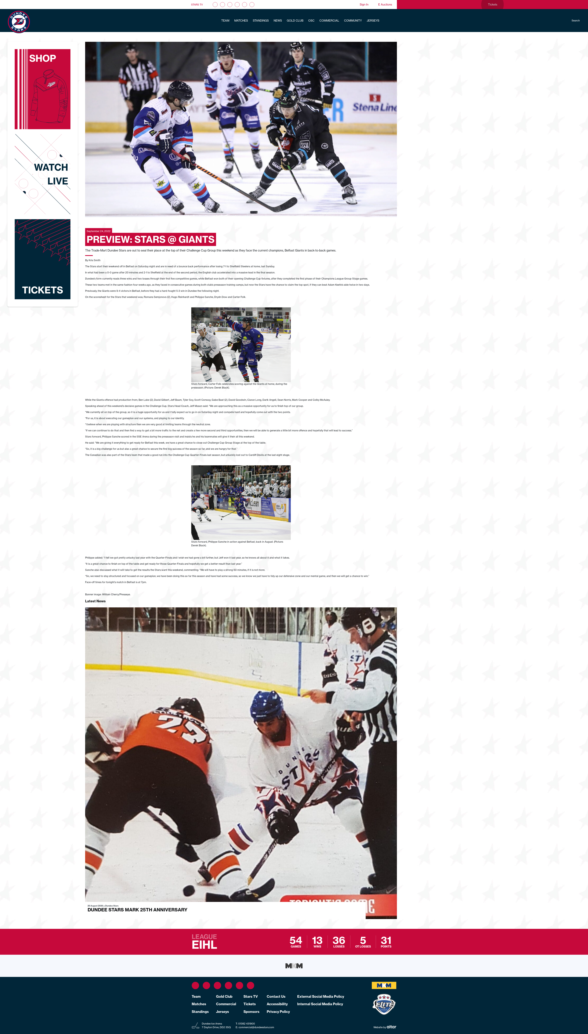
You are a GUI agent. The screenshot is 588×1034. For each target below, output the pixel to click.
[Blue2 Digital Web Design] (391, 1027)
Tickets (249, 1004)
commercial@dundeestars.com (256, 1027)
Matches (241, 20)
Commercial (329, 20)
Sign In (364, 4)
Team (225, 20)
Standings (261, 20)
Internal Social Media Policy (320, 1004)
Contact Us (276, 996)
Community (353, 20)
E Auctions (385, 4)
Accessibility (277, 1004)
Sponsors (251, 1012)
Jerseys (373, 20)
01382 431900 (246, 1023)
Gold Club (295, 20)
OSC (311, 20)
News (278, 20)
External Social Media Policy (320, 996)
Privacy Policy (278, 1012)
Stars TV (197, 4)
